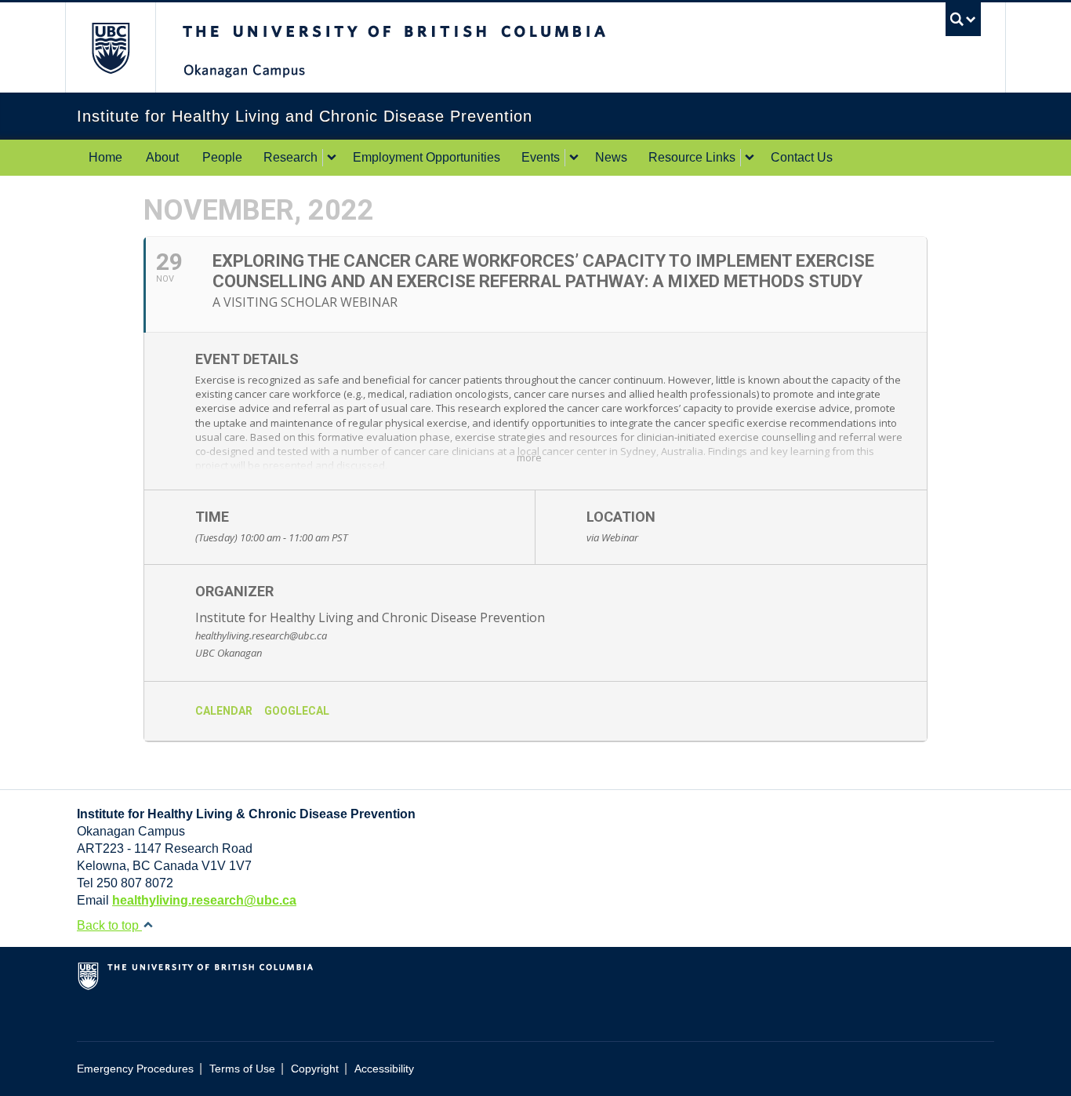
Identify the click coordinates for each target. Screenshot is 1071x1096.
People (222, 157)
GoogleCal (296, 711)
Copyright (315, 1069)
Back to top (109, 925)
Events (540, 157)
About (162, 157)
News (611, 157)
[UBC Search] (963, 19)
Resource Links (691, 157)
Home (105, 157)
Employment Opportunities (426, 157)
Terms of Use (242, 1069)
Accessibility (384, 1069)
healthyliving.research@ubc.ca (204, 900)
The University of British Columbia (110, 47)
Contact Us (802, 157)
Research (290, 157)
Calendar (223, 711)
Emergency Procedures (135, 1069)
